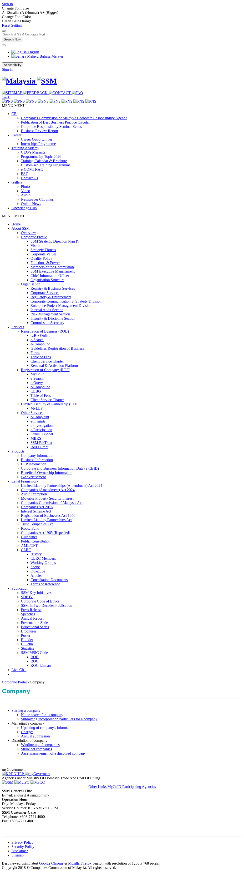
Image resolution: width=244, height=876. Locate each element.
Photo (25, 186)
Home (16, 224)
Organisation (30, 284)
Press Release (31, 610)
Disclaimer (19, 851)
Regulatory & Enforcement (50, 297)
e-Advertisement (33, 477)
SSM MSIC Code (34, 653)
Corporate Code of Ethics (40, 601)
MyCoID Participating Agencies (131, 787)
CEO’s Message (33, 152)
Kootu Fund (30, 528)
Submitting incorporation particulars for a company (59, 719)
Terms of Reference (45, 584)
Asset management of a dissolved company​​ (53, 753)
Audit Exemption (34, 494)
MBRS (35, 438)
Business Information (37, 460)
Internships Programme (38, 144)
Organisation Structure (47, 280)
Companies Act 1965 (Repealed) (45, 533)
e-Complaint (39, 417)
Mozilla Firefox (80, 863)
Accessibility (12, 65)
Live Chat (18, 670)
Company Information (37, 455)
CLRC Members (43, 558)
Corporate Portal (14, 682)
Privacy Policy (22, 842)
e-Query (36, 383)
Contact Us (29, 178)
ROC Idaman (40, 665)
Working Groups (43, 563)
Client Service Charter (47, 361)
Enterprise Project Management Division (61, 306)
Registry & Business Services (52, 288)
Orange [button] (25, 21)
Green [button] (7, 21)
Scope (35, 567)
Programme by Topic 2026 (41, 156)
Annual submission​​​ (35, 736)
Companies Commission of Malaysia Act (51, 503)
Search (6, 97)
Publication (19, 588)
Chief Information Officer (49, 276)
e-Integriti (37, 421)
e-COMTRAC (32, 169)
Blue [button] (16, 21)
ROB (34, 657)
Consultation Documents (49, 580)
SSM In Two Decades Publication (46, 605)
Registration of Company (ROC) (45, 370)
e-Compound (40, 344)
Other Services (32, 413)
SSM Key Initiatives (36, 593)
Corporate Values (43, 254)
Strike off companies (36, 749)
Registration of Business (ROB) (45, 331)
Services (17, 327)
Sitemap (17, 855)
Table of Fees (40, 357)
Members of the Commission (52, 267)
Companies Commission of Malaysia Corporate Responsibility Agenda (74, 118)
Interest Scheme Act (36, 511)
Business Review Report (39, 131)
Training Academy (25, 148)
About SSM (20, 228)
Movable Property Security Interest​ (47, 498)
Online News (31, 204)
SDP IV (27, 597)
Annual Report (32, 618)
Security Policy (22, 847)
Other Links (97, 787)
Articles (36, 575)
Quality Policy (41, 258)
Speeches (28, 614)
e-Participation (41, 430)
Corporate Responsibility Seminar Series (51, 126)
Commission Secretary (47, 323)
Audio (25, 195)
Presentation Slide (34, 623)
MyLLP (36, 408)
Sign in (7, 69)
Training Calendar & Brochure (44, 161)
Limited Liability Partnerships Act (46, 520)
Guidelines (29, 537)
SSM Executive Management (52, 271)
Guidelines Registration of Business (57, 348)
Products (18, 451)
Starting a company (26, 710)
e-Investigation (41, 425)
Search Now (12, 39)
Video (25, 191)
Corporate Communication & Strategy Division (66, 301)
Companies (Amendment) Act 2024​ (48, 490)
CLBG (35, 391)
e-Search (37, 340)
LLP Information (33, 464)
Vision (35, 246)
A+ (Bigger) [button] (49, 12)
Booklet (27, 640)
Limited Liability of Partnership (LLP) (49, 404)
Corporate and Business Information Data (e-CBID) (60, 468)
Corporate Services (44, 293)
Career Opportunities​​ (36, 139)
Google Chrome (51, 863)
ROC (34, 661)
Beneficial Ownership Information (46, 473)
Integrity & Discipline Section (52, 318)
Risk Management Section (50, 314)
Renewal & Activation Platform (54, 365)
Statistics (27, 648)
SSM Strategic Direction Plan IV (55, 241)
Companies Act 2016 (37, 507)
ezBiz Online (40, 335)
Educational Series (35, 627)
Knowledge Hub (24, 208)
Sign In (7, 4)
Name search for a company (42, 715)
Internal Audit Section (46, 310)
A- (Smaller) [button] (11, 12)
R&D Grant (39, 447)
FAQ (25, 174)
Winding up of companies (40, 745)
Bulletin (27, 644)
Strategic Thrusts (43, 250)
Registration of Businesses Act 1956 (48, 515)
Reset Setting (12, 25)
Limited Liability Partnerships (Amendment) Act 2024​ (61, 485)
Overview (28, 233)
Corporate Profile (34, 237)
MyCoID (37, 374)
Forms (35, 353)
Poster (25, 635)
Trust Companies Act (37, 524)
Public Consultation (36, 541)
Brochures (28, 631)
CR (14, 114)
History (36, 554)
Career (16, 135)
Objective (37, 571)
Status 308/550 (41, 434)
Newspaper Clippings (37, 199)
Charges (27, 732)
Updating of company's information (47, 728)
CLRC (26, 550)
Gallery (17, 182)
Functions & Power (45, 263)
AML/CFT (29, 545)
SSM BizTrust (41, 443)
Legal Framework (24, 481)
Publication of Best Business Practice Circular (55, 122)
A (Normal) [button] (30, 12)
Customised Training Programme (46, 165)
